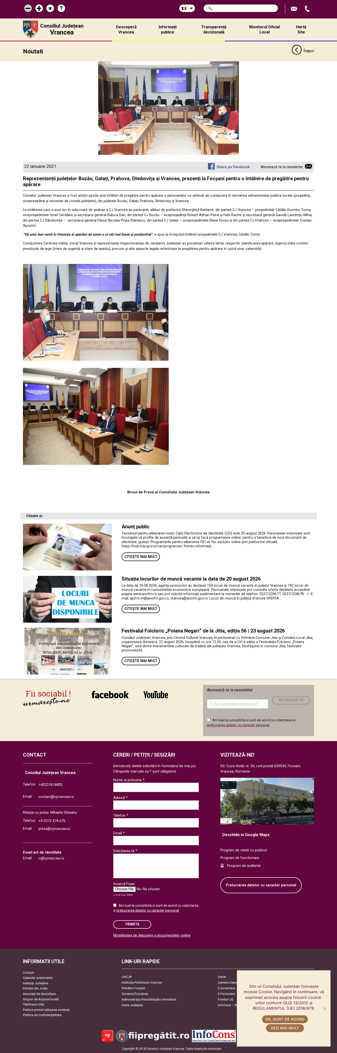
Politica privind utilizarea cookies (46, 1010)
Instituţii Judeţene (35, 983)
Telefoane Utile (33, 1004)
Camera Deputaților (231, 982)
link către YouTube (155, 698)
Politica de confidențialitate (42, 1015)
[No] (324, 1008)
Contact (28, 972)
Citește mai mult (140, 557)
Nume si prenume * (129, 780)
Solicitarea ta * (125, 851)
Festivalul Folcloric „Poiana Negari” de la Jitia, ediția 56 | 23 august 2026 (203, 631)
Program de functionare (239, 858)
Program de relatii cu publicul (243, 850)
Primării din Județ (35, 988)
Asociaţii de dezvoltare (39, 994)
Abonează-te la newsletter (282, 167)
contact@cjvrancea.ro (56, 797)
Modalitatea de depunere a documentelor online (151, 935)
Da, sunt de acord (284, 1019)
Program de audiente (244, 866)
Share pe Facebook (233, 167)
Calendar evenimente (38, 978)
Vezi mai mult (285, 1028)
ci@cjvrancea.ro (51, 858)
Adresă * (120, 797)
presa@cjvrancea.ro (54, 829)
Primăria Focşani (133, 988)
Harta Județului (132, 1005)
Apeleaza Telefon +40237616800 (308, 9)
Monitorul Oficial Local (264, 29)
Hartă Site (301, 29)
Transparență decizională (213, 29)
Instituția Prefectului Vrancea (142, 982)
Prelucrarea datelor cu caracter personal (261, 885)
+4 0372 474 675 (51, 821)
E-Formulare (226, 994)
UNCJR (127, 977)
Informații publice (168, 29)
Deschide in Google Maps (246, 834)
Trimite (132, 924)
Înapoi (308, 51)
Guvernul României (135, 994)
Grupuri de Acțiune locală (41, 999)
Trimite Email (294, 9)
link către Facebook (110, 698)
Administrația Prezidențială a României (149, 999)
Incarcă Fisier (124, 884)
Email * (119, 833)
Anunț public (136, 527)
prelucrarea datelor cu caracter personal (238, 725)
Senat (222, 977)
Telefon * (120, 815)
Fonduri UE (225, 999)
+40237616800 (50, 785)
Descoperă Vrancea (126, 29)
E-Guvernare (226, 988)
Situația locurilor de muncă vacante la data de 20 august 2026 (191, 579)
